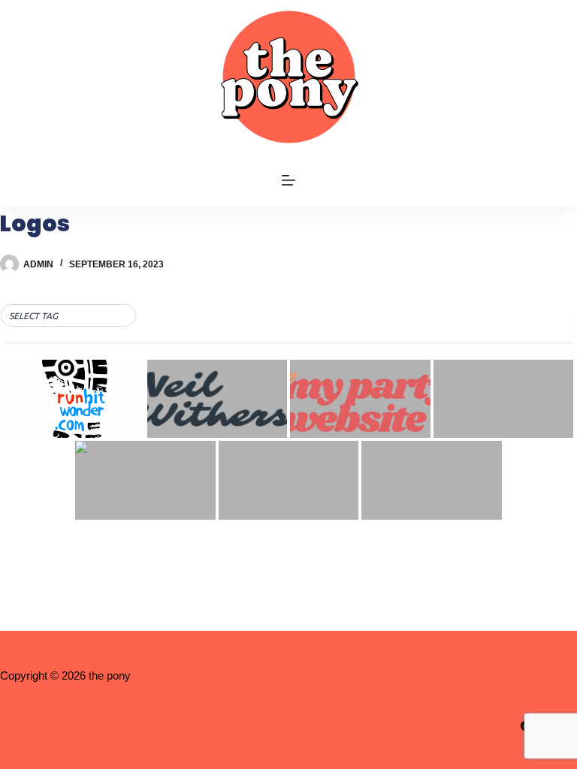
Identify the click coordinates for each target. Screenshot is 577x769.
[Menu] (288, 180)
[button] (68, 316)
